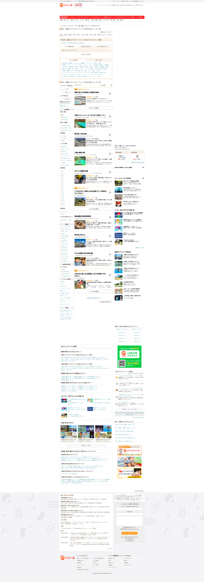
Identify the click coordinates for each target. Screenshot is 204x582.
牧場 (95, 63)
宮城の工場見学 (64, 503)
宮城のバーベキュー (78, 499)
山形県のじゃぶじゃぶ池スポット (87, 389)
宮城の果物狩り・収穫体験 (66, 517)
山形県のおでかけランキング (84, 460)
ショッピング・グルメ (65, 288)
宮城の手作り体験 (72, 503)
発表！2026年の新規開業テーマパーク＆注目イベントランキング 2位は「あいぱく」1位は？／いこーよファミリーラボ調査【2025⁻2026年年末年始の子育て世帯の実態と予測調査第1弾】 (89, 544)
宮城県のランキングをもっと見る (129, 409)
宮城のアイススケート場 (82, 516)
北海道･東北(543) (73, 43)
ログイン (142, 1)
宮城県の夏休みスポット (67, 378)
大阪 (102, 20)
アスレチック (82, 68)
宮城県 (137, 412)
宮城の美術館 (100, 512)
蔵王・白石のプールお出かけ (84, 359)
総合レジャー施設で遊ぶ (67, 466)
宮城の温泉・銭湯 (64, 516)
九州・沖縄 (119, 20)
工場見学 (96, 66)
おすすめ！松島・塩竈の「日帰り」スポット (126, 424)
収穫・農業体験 (74, 468)
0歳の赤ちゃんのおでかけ (122, 329)
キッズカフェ (94, 74)
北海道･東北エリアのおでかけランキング (71, 457)
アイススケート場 (66, 72)
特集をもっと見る (140, 247)
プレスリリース (127, 565)
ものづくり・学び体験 (65, 297)
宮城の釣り (86, 499)
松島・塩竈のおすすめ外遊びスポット (124, 441)
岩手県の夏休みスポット (94, 376)
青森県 (128, 412)
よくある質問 (95, 560)
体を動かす (81, 468)
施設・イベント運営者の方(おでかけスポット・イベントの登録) (82, 528)
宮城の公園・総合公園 (104, 506)
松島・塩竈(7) (74, 50)
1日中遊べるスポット (139, 5)
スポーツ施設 (90, 68)
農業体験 (71, 66)
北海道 (67, 20)
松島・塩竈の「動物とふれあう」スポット (125, 427)
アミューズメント (85, 74)
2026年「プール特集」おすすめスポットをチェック (66, 315)
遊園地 (70, 63)
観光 (104, 72)
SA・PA (101, 74)
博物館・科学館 (84, 66)
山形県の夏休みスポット (94, 378)
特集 (140, 17)
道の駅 (100, 72)
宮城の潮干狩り (92, 516)
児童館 (63, 70)
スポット (63, 17)
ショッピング (86, 72)
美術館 (63, 68)
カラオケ (77, 74)
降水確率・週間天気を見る (137, 162)
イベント (71, 17)
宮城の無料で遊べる (75, 506)
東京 (74, 20)
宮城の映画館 (83, 512)
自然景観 (95, 65)
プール (72, 70)
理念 (110, 560)
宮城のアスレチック (93, 506)
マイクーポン (116, 1)
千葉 (80, 20)
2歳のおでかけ (122, 332)
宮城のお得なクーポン (65, 506)
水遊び (87, 468)
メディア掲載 (95, 565)
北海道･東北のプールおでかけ (68, 366)
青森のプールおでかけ (96, 366)
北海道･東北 (118, 412)
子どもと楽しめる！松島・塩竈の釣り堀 (125, 438)
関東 (72, 20)
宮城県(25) (81, 43)
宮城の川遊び (64, 508)
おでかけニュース (121, 17)
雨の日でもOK (124, 5)
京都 (105, 20)
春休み (118, 5)
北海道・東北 (63, 20)
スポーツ (62, 284)
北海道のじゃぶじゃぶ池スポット (69, 386)
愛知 (89, 20)
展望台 (107, 66)
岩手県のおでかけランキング (84, 458)
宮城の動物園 (70, 499)
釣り (91, 65)
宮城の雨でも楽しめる (65, 512)
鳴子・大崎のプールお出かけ (68, 359)
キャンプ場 (78, 65)
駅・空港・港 (65, 76)
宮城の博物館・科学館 (91, 512)
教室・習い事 (94, 72)
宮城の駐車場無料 (85, 506)
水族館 (99, 63)
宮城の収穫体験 (91, 503)
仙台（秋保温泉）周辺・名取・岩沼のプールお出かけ (74, 357)
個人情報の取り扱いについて (129, 527)
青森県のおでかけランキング (68, 458)
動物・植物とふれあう (80, 466)
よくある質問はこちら (129, 538)
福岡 (123, 20)
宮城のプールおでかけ (79, 368)
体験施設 (102, 66)
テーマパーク (76, 63)
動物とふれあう (131, 5)
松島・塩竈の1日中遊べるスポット (123, 434)
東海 (86, 20)
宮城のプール (98, 499)
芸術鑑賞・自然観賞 (64, 293)
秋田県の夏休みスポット (81, 378)
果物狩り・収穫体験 (104, 65)
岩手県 (132, 412)
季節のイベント (63, 295)
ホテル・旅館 (91, 70)
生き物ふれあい (63, 286)
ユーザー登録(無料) (134, 1)
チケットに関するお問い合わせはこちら (129, 537)
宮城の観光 (104, 499)
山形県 (127, 414)
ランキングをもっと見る (138, 417)
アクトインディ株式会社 (125, 555)
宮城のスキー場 (72, 516)
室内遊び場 (65, 63)
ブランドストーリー (128, 558)
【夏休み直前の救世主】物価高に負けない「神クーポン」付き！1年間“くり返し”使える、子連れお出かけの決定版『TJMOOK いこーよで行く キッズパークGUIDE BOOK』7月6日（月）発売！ (89, 539)
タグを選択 (66, 99)
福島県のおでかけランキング (99, 460)
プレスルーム (95, 562)
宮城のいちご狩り (100, 516)
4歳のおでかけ (122, 335)
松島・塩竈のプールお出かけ (96, 357)
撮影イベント (63, 291)
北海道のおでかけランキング (90, 457)
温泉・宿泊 (92, 468)
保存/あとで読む (125, 1)
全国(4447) (64, 43)
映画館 (105, 68)
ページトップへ (140, 491)
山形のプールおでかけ (103, 368)
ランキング (96, 17)
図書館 (68, 70)
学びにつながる (90, 466)
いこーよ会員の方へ (129, 540)
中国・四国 (112, 20)
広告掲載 (79, 562)
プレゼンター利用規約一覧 (98, 558)
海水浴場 (77, 70)
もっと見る (108, 548)
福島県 (131, 414)
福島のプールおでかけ (66, 370)
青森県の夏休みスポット (81, 376)
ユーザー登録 (64, 528)
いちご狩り (65, 66)
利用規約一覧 (80, 560)
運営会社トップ (112, 558)
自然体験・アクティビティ (89, 76)
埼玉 (83, 20)
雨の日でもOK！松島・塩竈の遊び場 (124, 431)
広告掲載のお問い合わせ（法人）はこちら (129, 529)
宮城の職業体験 (98, 503)
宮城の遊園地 (64, 499)
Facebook (79, 567)
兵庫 (107, 20)
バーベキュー (85, 65)
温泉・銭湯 (84, 70)
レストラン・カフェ (77, 72)
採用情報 (110, 565)
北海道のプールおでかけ (83, 366)
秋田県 (141, 412)
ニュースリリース (81, 565)
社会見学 (91, 66)
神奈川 (77, 20)
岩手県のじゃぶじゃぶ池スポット (69, 387)
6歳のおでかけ (122, 338)
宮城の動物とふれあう (82, 503)
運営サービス (111, 562)
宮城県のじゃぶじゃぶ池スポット (87, 387)
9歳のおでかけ (137, 341)
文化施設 (69, 68)
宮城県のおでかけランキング (99, 458)
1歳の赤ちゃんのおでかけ (137, 329)
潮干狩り (76, 66)
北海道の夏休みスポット (67, 376)
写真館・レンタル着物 (75, 76)
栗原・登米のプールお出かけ (68, 360)
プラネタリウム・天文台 (68, 74)
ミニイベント (63, 302)
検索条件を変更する (106, 301)
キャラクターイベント (65, 304)
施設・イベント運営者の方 (83, 558)
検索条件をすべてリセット (106, 32)
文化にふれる (98, 466)
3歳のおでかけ (137, 332)
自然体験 (62, 281)
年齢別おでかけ (107, 17)
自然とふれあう (65, 468)
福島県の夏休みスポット (67, 380)
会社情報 (126, 562)
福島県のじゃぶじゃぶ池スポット (69, 391)
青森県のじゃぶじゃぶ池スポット (87, 386)
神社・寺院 (75, 68)
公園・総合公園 (98, 68)
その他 (98, 76)
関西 (100, 20)
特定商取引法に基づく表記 (83, 569)
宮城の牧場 (91, 499)
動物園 (82, 63)
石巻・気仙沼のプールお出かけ (100, 359)
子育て (132, 17)
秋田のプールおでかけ (91, 368)
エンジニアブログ (112, 567)
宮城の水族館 (107, 512)
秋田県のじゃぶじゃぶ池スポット (69, 389)
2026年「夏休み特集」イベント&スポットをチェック (66, 311)
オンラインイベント (84, 17)
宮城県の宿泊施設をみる (93, 298)
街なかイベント (63, 300)
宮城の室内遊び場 (75, 512)
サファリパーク (89, 63)
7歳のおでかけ (137, 338)
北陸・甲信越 (94, 20)
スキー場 (98, 70)
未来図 (125, 560)
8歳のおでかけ (122, 341)
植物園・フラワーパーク (68, 65)
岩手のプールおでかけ (66, 368)
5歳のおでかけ (137, 335)
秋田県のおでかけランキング (68, 460)
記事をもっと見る (86, 445)
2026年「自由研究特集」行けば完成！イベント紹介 (66, 318)
